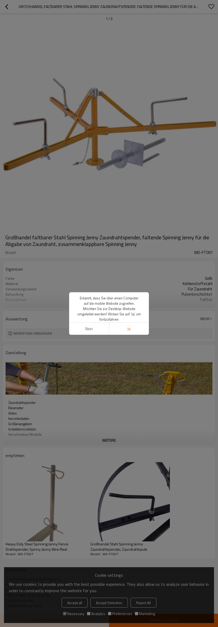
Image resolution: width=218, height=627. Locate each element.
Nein (89, 329)
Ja (129, 329)
